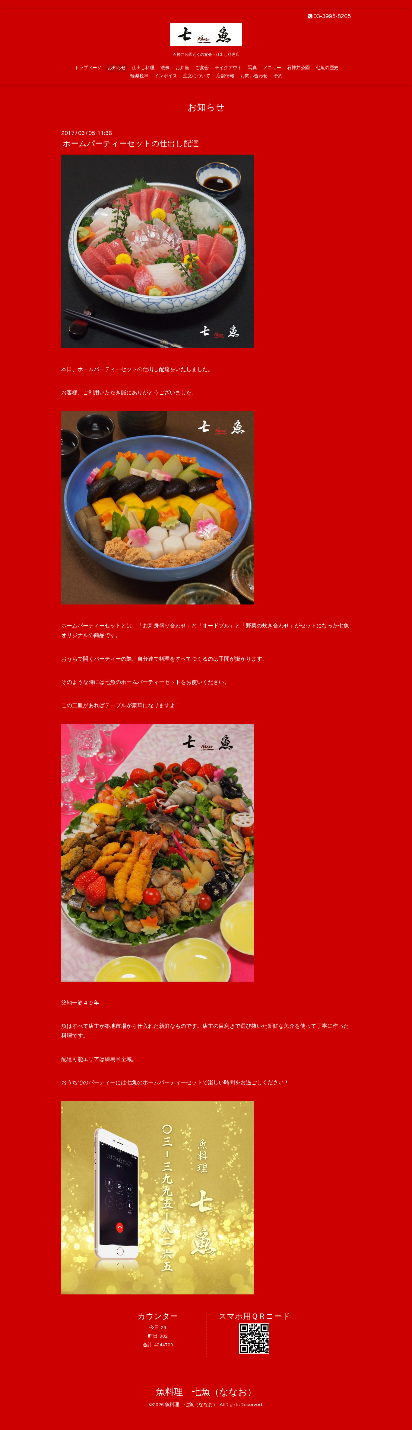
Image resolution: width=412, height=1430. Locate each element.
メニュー (272, 68)
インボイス (165, 76)
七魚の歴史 (327, 68)
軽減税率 (139, 76)
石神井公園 (298, 68)
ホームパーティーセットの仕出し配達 (131, 144)
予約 (278, 76)
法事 (165, 68)
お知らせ (117, 68)
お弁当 (182, 68)
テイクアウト (228, 68)
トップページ (88, 68)
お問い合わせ (254, 76)
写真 (252, 68)
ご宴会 (202, 68)
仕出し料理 (143, 68)
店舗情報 (225, 76)
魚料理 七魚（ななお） (206, 1392)
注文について (196, 76)
